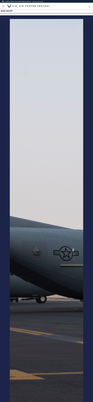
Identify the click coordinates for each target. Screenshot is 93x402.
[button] (38, 1)
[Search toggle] (89, 6)
